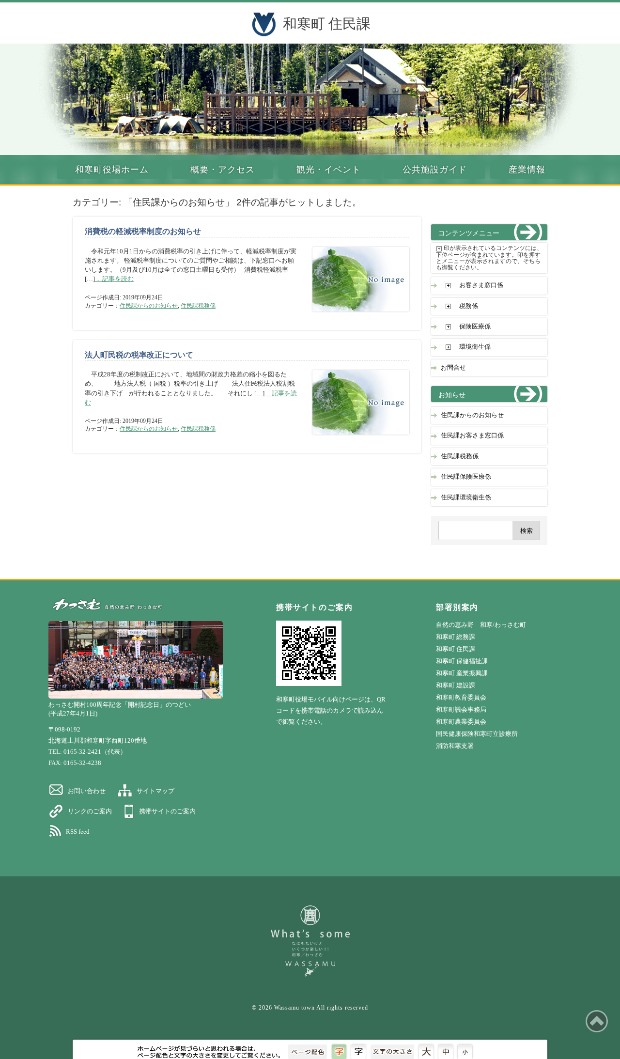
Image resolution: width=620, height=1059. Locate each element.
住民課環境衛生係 (466, 497)
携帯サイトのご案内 (167, 811)
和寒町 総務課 (455, 636)
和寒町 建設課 (455, 685)
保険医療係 (475, 326)
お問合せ (453, 367)
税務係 (468, 306)
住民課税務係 (198, 305)
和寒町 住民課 (327, 23)
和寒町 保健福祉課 (462, 661)
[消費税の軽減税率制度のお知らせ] (353, 316)
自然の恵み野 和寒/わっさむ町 (481, 624)
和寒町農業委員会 (461, 721)
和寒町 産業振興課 (462, 673)
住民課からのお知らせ (149, 305)
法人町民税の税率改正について (139, 355)
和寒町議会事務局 (461, 709)
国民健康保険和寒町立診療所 (477, 733)
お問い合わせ (87, 790)
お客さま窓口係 (481, 285)
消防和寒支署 (455, 745)
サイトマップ (155, 790)
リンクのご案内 (90, 811)
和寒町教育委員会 (461, 697)
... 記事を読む (114, 279)
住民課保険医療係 (466, 476)
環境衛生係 (475, 346)
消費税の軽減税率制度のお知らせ (143, 231)
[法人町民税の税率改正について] (353, 439)
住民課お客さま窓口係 (472, 435)
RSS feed (78, 831)
